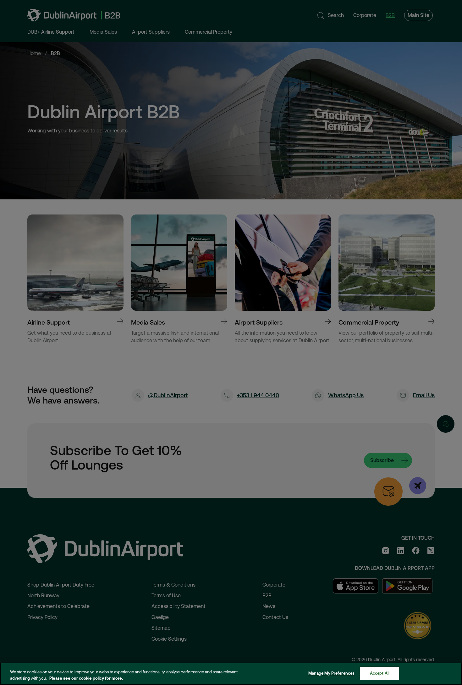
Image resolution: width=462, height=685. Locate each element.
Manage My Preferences (331, 673)
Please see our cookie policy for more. (86, 678)
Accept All (379, 673)
